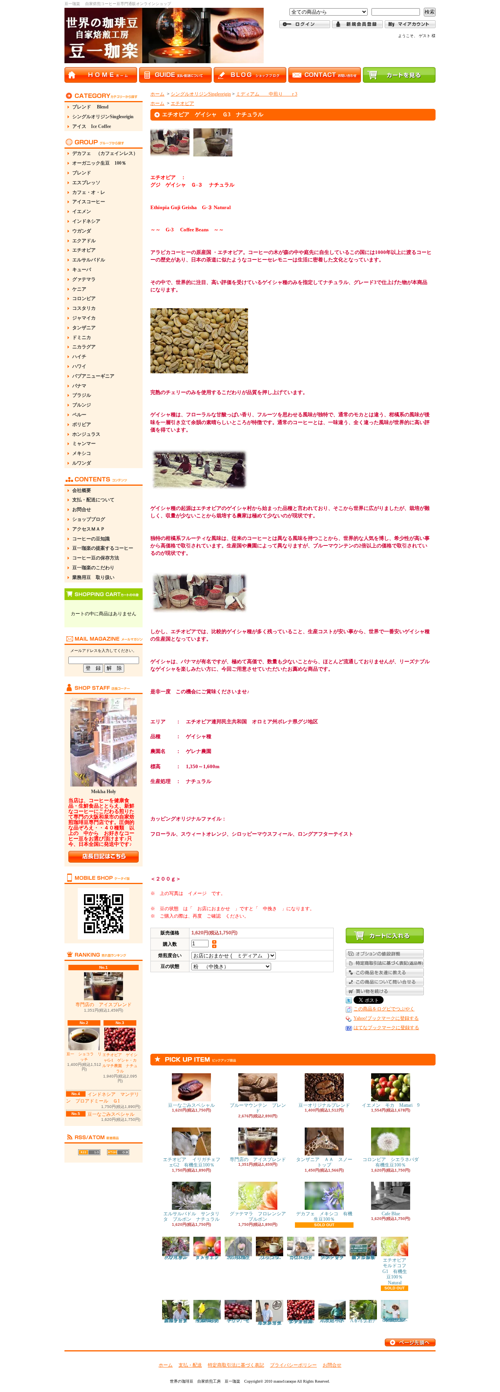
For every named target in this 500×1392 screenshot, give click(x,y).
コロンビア (84, 298)
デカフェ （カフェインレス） (105, 153)
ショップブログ (88, 519)
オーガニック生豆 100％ (99, 163)
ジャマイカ (84, 318)
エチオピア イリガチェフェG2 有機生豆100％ (191, 1162)
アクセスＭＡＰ (88, 529)
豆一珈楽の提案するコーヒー (102, 548)
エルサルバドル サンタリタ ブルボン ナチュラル (191, 1216)
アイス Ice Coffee (91, 126)
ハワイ (79, 366)
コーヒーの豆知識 (91, 539)
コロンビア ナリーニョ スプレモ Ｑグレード (303, 1257)
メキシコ (81, 453)
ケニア (79, 289)
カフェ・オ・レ (88, 192)
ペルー (79, 414)
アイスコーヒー (88, 201)
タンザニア (84, 327)
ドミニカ (81, 337)
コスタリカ (84, 308)
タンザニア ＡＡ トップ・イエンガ (209, 1257)
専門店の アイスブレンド (103, 1004)
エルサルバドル (88, 260)
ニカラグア (84, 347)
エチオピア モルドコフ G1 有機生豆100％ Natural (397, 1271)
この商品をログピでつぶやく (384, 1009)
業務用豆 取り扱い (93, 577)
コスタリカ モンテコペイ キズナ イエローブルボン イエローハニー (271, 1323)
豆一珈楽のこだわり (93, 567)
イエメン (81, 211)
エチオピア (84, 250)
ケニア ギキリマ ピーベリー (238, 1320)
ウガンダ (81, 231)
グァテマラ (84, 279)
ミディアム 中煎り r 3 (266, 94)
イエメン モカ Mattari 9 (391, 1105)
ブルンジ (81, 405)
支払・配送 (190, 1365)
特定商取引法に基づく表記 (236, 1365)
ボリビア (81, 424)
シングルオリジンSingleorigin (103, 116)
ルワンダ (81, 463)
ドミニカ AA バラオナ (363, 1320)
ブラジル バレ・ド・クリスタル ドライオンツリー (180, 1257)
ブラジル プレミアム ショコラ (272, 1257)
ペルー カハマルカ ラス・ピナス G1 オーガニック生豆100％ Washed (208, 1320)
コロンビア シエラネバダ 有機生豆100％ (392, 1162)
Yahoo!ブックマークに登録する (386, 1018)
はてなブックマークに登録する (386, 1027)
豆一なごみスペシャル (111, 1114)
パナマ (79, 386)
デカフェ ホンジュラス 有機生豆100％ (239, 1257)
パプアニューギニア (93, 376)
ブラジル (81, 395)
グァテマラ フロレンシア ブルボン (260, 1216)
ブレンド (81, 173)
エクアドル (84, 240)
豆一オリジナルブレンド (324, 1105)
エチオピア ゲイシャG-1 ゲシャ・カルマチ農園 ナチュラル (120, 1063)
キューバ (81, 269)
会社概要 (81, 490)
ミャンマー (84, 443)
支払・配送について (93, 499)
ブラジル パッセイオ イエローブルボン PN (334, 1320)
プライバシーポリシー (293, 1365)
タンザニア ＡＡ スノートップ (324, 1162)
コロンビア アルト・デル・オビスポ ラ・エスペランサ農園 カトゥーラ (178, 1320)
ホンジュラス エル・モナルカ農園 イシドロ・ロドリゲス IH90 (363, 1257)
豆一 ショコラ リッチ (84, 1057)
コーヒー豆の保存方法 (95, 558)
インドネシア (86, 221)
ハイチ (79, 356)
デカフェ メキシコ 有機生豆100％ (324, 1216)
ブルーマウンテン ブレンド (258, 1108)
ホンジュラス (86, 434)
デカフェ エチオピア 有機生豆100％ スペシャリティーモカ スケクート (396, 1320)
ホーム (157, 94)
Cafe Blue (391, 1213)
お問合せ (81, 509)
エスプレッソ (86, 182)
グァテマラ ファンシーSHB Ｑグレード (334, 1257)
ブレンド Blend (90, 107)
